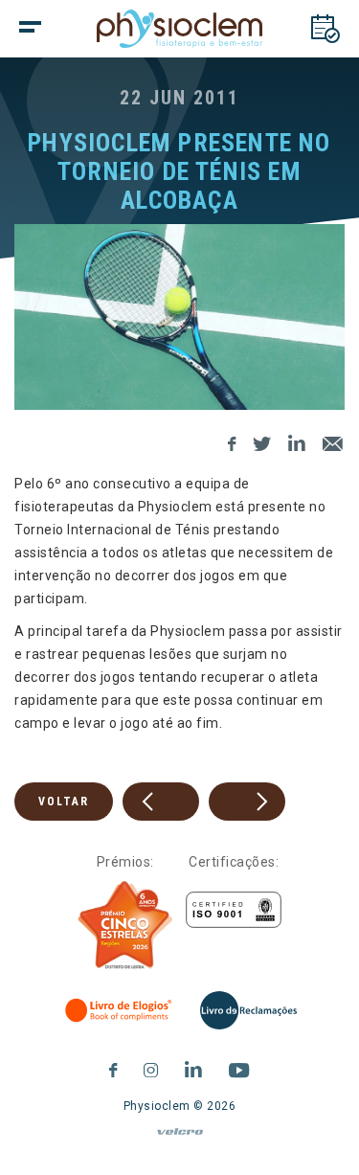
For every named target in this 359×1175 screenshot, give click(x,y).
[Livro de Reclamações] (248, 1010)
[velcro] (179, 1139)
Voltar (63, 801)
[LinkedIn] (297, 441)
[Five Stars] (125, 925)
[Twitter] (262, 441)
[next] (247, 801)
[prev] (161, 801)
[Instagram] (151, 1067)
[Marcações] (325, 28)
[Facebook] (232, 441)
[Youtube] (239, 1067)
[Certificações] (233, 910)
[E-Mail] (333, 441)
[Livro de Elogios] (120, 1010)
